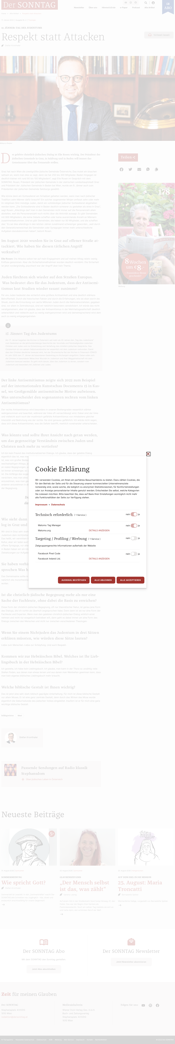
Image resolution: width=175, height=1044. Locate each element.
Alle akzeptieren (130, 580)
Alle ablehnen (103, 580)
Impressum (41, 504)
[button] (114, 530)
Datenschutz (58, 504)
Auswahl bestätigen (74, 580)
